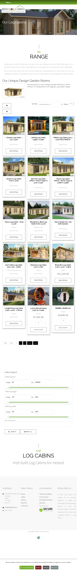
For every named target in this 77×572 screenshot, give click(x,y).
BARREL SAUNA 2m (63, 308)
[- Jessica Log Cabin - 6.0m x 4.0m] (13, 159)
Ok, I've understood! (26, 567)
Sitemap (42, 503)
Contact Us (24, 506)
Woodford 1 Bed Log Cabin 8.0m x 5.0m (38, 223)
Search (13, 431)
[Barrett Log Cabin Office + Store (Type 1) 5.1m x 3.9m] (38, 159)
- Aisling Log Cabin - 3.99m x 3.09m (38, 138)
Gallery (23, 500)
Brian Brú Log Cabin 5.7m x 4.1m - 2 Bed (63, 266)
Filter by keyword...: (11, 420)
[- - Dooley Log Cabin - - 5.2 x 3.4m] (13, 118)
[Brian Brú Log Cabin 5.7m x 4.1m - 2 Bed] (63, 245)
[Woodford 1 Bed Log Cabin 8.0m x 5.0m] (38, 202)
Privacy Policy (43, 497)
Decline (38, 567)
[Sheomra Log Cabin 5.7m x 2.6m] (38, 245)
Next (29, 343)
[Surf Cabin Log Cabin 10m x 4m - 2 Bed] (13, 245)
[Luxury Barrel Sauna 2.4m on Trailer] (38, 288)
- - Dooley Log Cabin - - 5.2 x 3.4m (13, 138)
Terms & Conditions (45, 494)
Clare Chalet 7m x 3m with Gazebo (63, 223)
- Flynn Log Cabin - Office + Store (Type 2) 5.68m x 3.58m (63, 181)
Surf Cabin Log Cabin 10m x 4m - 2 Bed (13, 266)
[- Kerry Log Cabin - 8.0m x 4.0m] (13, 202)
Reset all (28, 431)
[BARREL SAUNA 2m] (63, 288)
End (35, 343)
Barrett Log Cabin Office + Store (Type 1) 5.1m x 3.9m (38, 181)
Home (23, 494)
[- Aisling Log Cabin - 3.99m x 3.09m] (38, 118)
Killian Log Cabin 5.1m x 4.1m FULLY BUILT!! (63, 138)
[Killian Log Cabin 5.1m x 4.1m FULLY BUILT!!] (63, 118)
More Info (54, 567)
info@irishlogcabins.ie (11, 507)
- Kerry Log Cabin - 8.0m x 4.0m (14, 223)
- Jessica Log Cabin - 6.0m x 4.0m (13, 180)
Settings (46, 567)
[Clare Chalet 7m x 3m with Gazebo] (63, 202)
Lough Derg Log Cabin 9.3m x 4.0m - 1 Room (14, 309)
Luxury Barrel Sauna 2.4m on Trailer (38, 309)
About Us (24, 503)
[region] (38, 22)
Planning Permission (46, 500)
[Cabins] (38, 2)
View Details (13, 151)
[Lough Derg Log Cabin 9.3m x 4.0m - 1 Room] (13, 288)
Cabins (23, 497)
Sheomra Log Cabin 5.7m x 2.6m (38, 266)
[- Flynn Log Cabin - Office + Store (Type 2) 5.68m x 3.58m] (63, 159)
